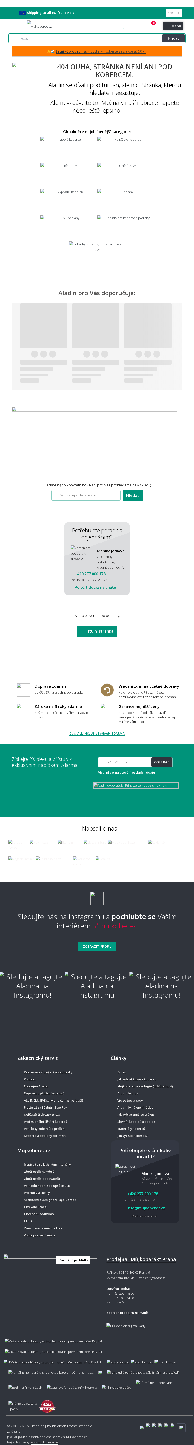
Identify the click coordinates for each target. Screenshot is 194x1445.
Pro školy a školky (37, 1193)
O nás (121, 1072)
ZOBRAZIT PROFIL (97, 946)
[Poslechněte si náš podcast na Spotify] (21, 1404)
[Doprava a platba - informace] (97, 1349)
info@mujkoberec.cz (145, 1208)
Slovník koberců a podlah (136, 1121)
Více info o (126, 772)
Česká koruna (170, 13)
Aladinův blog (127, 1093)
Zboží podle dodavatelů (42, 1178)
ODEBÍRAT (161, 762)
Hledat (173, 38)
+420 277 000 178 (133, 26)
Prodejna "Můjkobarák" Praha (141, 1259)
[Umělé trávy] (125, 176)
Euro (178, 13)
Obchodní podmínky (39, 1214)
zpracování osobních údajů (135, 772)
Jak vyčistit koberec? (132, 1136)
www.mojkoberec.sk (44, 1442)
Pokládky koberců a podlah (44, 1129)
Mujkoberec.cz (76, 1437)
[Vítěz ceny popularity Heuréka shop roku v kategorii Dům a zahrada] (39, 26)
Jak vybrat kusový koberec (136, 1079)
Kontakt (29, 1079)
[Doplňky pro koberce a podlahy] (125, 228)
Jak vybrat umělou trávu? (135, 1114)
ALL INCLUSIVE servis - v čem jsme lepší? (54, 1100)
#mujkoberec (115, 926)
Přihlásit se (145, 26)
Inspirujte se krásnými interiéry (47, 1164)
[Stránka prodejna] (50, 1277)
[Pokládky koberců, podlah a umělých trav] (97, 254)
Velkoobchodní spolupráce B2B (47, 1186)
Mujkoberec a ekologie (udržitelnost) (145, 1086)
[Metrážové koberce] (125, 149)
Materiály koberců (131, 1129)
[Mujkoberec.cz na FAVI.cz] (47, 1404)
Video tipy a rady (130, 1100)
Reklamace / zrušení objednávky (48, 1072)
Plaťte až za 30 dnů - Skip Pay (45, 1107)
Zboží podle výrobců (39, 1171)
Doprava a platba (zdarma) (44, 1093)
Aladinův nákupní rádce (135, 1107)
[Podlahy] (125, 202)
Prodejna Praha (36, 1086)
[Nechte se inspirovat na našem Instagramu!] (97, 896)
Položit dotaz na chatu (95, 587)
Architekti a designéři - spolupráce (50, 1200)
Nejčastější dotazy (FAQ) (42, 1114)
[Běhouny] (68, 176)
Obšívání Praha (35, 1207)
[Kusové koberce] (68, 149)
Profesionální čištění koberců (45, 1121)
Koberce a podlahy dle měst (45, 1136)
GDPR (28, 1221)
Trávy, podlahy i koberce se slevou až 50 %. (101, 51)
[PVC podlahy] (68, 228)
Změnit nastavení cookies (43, 1228)
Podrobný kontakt (144, 1216)
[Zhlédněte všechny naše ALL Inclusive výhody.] (114, 1385)
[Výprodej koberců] (68, 202)
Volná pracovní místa (39, 1235)
